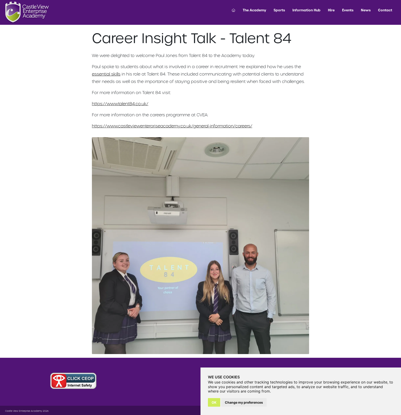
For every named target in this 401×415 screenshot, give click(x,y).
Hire (331, 10)
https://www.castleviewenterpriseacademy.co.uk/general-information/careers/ (172, 126)
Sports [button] (279, 10)
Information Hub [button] (306, 10)
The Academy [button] (254, 10)
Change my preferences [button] (244, 402)
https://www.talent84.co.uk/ (120, 103)
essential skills (106, 74)
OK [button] (214, 402)
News (366, 10)
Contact (385, 10)
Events (347, 10)
